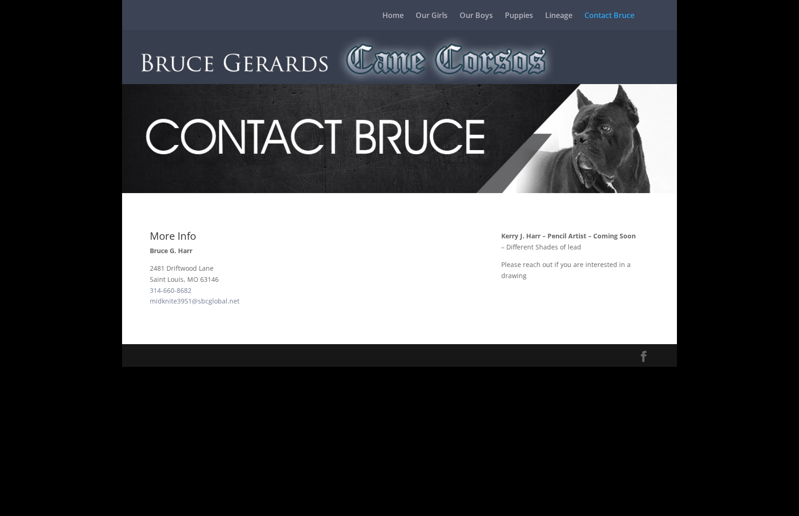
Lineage (558, 16)
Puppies (519, 16)
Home (393, 16)
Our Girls (432, 16)
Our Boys (476, 16)
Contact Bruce (609, 16)
